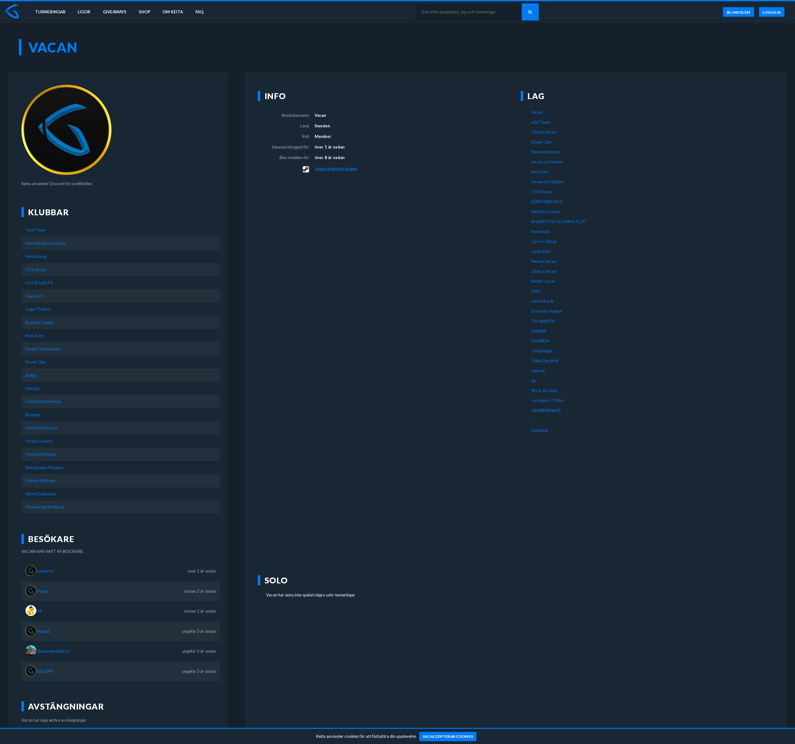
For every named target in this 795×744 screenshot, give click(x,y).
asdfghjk (539, 330)
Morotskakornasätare (45, 243)
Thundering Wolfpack (45, 506)
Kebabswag (36, 256)
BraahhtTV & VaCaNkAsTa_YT (559, 221)
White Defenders (40, 493)
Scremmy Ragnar (546, 310)
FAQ (199, 11)
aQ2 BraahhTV (39, 282)
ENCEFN (45, 671)
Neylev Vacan (543, 261)
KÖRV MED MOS (547, 201)
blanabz (32, 388)
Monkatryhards (545, 151)
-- (532, 420)
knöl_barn (540, 171)
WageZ (43, 631)
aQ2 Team (541, 122)
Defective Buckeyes (43, 401)
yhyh (535, 291)
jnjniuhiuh (539, 430)
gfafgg (31, 375)
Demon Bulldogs (40, 480)
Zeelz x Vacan (543, 271)
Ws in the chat (544, 390)
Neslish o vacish (545, 211)
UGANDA (540, 340)
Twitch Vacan (543, 132)
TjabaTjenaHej (544, 360)
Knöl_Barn (34, 335)
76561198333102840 (336, 169)
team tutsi (540, 231)
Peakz (42, 591)
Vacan (537, 112)
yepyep (538, 370)
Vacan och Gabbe (547, 181)
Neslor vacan (543, 281)
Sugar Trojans (38, 309)
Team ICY (34, 296)
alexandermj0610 (53, 651)
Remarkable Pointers (44, 467)
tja (533, 380)
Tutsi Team (35, 229)
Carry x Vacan (544, 241)
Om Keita (172, 11)
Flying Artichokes (41, 454)
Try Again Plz (543, 320)
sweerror (45, 570)
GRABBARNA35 (546, 410)
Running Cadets (39, 322)
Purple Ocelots (39, 441)
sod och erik (542, 301)
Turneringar (50, 11)
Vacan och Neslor (547, 161)
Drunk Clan (35, 361)
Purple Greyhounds (43, 348)
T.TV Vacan (35, 269)
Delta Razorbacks (41, 427)
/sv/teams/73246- (548, 400)
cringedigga (541, 350)
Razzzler (32, 414)
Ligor (84, 11)
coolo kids (540, 251)
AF (39, 611)
